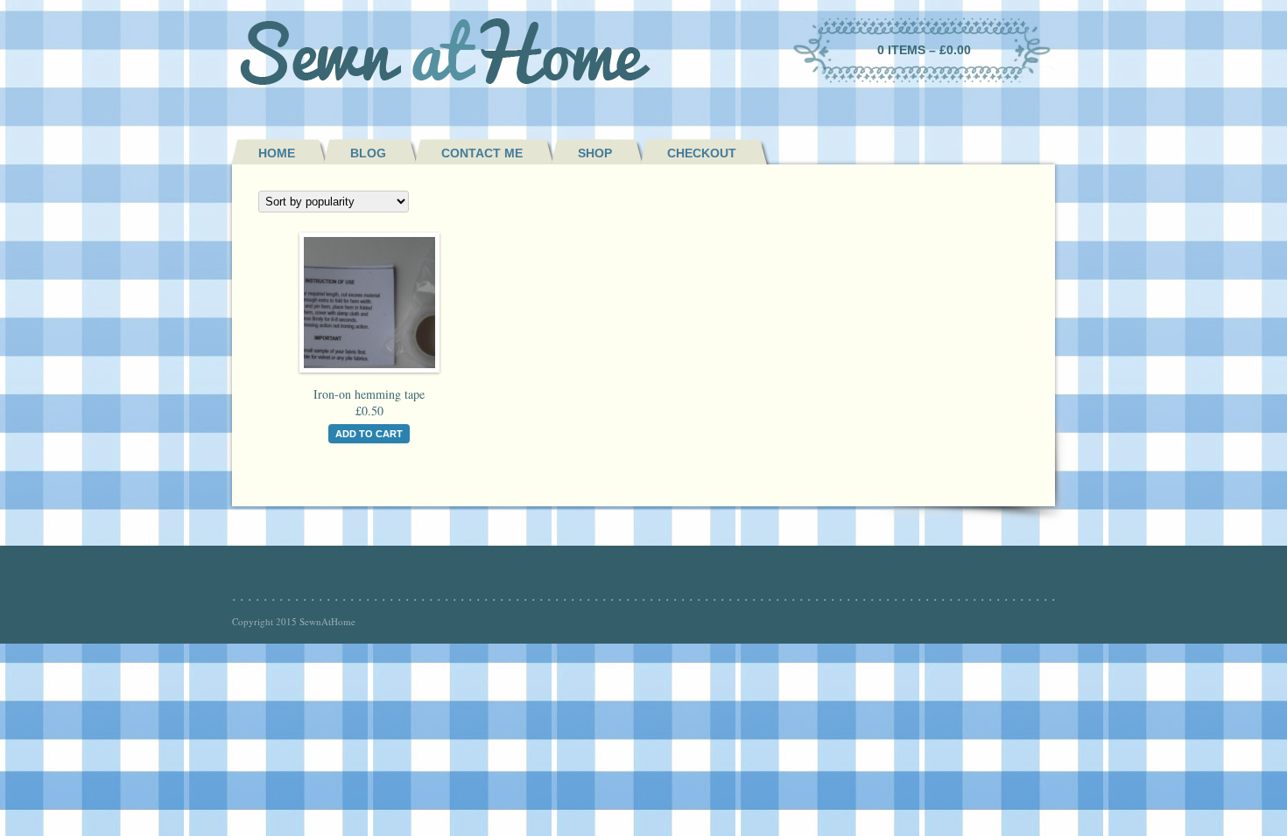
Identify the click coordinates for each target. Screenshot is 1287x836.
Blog (368, 153)
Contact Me (482, 153)
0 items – (924, 50)
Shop (595, 153)
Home (276, 153)
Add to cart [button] (369, 433)
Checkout (701, 153)
